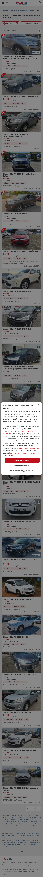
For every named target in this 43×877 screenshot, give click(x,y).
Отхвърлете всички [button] (22, 466)
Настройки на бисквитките (19, 453)
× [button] (38, 405)
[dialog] (21, 438)
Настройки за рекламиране (29, 448)
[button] (21, 471)
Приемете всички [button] (22, 460)
